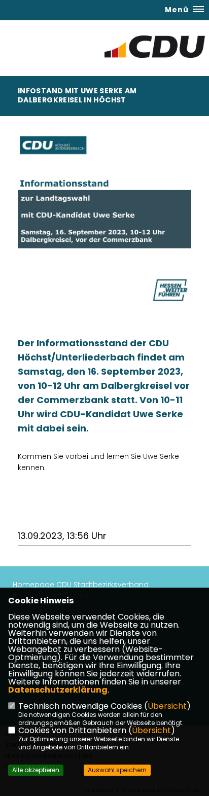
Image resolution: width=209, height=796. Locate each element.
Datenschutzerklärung (58, 690)
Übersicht (167, 706)
